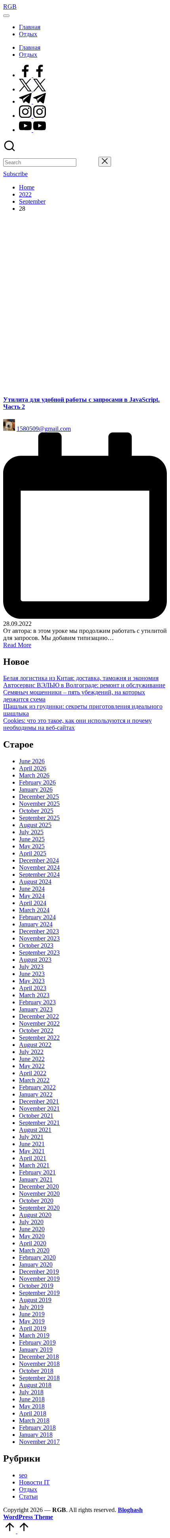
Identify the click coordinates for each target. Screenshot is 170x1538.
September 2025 (39, 817)
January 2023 (36, 1009)
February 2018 (37, 1427)
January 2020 (36, 1264)
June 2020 (32, 1229)
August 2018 (35, 1385)
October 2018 (36, 1370)
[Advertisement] (85, 303)
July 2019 (31, 1307)
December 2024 (39, 860)
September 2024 (39, 874)
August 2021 (35, 1129)
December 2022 (39, 1016)
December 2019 (39, 1271)
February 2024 (37, 917)
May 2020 (32, 1236)
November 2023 (39, 938)
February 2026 (37, 782)
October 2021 (36, 1115)
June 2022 (32, 1059)
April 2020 (32, 1243)
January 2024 (36, 924)
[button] (87, 162)
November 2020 (39, 1193)
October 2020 (36, 1200)
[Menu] (6, 16)
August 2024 (35, 881)
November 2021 (39, 1108)
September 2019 (39, 1292)
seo (23, 1475)
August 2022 (35, 1044)
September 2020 (39, 1207)
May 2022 (32, 1066)
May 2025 (32, 846)
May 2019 (32, 1321)
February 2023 (37, 1002)
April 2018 (32, 1413)
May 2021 (32, 1151)
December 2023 (39, 931)
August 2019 (35, 1300)
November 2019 (39, 1278)
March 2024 (34, 910)
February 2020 (37, 1257)
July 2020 (31, 1222)
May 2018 (32, 1406)
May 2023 (32, 981)
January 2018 (36, 1434)
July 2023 (31, 966)
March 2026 (34, 775)
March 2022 (34, 1080)
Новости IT (34, 1482)
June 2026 (32, 761)
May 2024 (32, 895)
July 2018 (31, 1392)
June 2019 (32, 1314)
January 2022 (36, 1094)
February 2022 (37, 1087)
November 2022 (39, 1023)
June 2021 (32, 1144)
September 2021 (39, 1122)
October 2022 (36, 1030)
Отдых (28, 1489)
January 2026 (36, 789)
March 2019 (34, 1335)
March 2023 (34, 995)
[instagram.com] (32, 115)
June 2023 (32, 973)
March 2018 (34, 1420)
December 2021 (39, 1101)
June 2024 (32, 888)
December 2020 (39, 1186)
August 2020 (35, 1214)
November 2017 (39, 1441)
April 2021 (32, 1158)
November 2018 (39, 1363)
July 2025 (31, 832)
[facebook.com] (32, 75)
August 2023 (35, 959)
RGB (10, 6)
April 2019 (32, 1328)
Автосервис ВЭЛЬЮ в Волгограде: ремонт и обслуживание (84, 685)
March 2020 (34, 1250)
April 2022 (32, 1073)
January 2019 (36, 1349)
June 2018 (32, 1399)
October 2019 (36, 1285)
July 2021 (31, 1137)
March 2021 (34, 1165)
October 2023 (36, 945)
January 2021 (36, 1179)
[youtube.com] (32, 129)
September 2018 (39, 1378)
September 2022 (39, 1037)
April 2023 (32, 988)
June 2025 (32, 839)
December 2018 (39, 1356)
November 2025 (39, 803)
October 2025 (36, 810)
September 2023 (39, 952)
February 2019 (37, 1342)
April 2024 (32, 903)
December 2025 (39, 796)
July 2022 (31, 1051)
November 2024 (39, 867)
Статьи (28, 1496)
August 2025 (35, 825)
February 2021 (37, 1172)
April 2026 (32, 768)
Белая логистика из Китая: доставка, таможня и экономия (81, 678)
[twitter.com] (32, 89)
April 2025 (32, 853)
